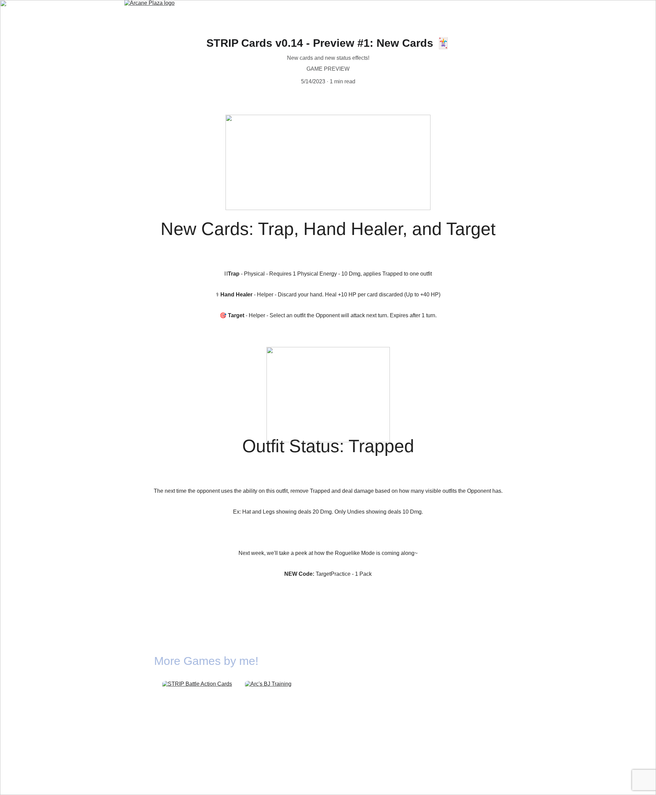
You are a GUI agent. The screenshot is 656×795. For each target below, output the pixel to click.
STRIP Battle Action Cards (199, 725)
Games (296, 10)
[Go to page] (493, 661)
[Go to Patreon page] (460, 661)
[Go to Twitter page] (477, 661)
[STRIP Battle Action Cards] (198, 701)
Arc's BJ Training (275, 729)
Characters (352, 10)
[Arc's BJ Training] (275, 701)
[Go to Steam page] (443, 661)
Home (258, 10)
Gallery (396, 10)
